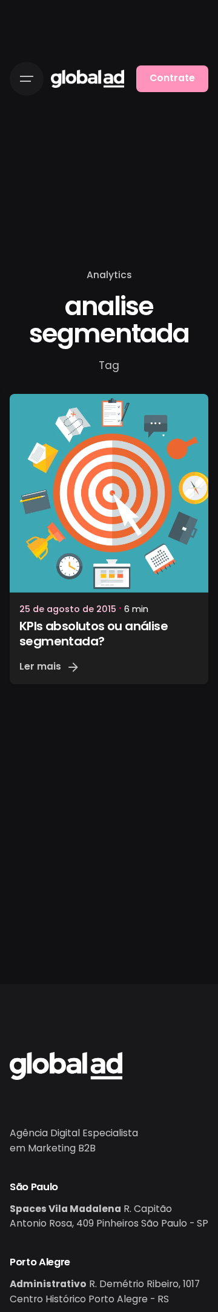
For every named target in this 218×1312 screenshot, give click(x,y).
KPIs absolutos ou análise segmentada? (93, 634)
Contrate (172, 78)
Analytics (109, 274)
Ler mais (40, 666)
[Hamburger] (27, 79)
